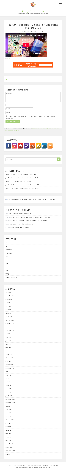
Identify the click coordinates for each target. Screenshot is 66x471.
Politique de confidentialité (34, 465)
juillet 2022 (9, 337)
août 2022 (8, 334)
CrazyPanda (26, 31)
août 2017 (8, 454)
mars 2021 (8, 389)
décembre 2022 (10, 320)
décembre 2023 (10, 292)
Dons (14, 465)
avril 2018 (8, 430)
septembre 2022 (10, 330)
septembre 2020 (10, 399)
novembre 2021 (10, 361)
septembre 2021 (10, 368)
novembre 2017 (10, 444)
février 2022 (9, 351)
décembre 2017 (10, 440)
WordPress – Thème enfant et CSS (21, 213)
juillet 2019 (9, 409)
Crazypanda (9, 249)
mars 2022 (8, 347)
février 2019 (9, 416)
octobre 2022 (9, 327)
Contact (10, 465)
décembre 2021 (10, 358)
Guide (7, 260)
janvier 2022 (9, 354)
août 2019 (8, 406)
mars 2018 (8, 433)
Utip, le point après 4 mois (22, 227)
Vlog (7, 270)
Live (7, 263)
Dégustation (9, 253)
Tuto (7, 267)
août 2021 (8, 371)
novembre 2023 (10, 296)
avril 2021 (8, 385)
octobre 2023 (9, 299)
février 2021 (9, 392)
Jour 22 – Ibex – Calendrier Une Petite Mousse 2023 (20, 181)
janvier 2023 (9, 316)
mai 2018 (8, 427)
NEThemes (47, 467)
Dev (7, 256)
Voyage (8, 274)
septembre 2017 (10, 451)
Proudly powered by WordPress (24, 467)
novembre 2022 (10, 323)
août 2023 (8, 303)
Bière (43, 31)
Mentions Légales (21, 465)
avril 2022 (8, 344)
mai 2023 (8, 310)
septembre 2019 (10, 402)
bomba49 (8, 224)
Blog (7, 246)
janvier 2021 (9, 395)
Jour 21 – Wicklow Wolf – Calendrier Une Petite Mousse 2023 (22, 185)
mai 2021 (8, 382)
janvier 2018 (9, 437)
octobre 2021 (9, 365)
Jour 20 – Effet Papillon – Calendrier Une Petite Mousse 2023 (22, 188)
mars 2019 (8, 413)
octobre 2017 (9, 447)
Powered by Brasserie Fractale (50, 465)
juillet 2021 (9, 375)
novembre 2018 (10, 423)
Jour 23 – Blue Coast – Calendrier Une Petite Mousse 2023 (22, 178)
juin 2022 (8, 341)
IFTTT (9, 59)
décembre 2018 (10, 420)
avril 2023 (8, 313)
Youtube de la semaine (12, 277)
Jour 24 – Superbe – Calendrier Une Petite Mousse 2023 (21, 174)
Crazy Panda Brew (33, 11)
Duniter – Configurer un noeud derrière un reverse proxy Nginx (32, 217)
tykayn (7, 220)
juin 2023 (8, 306)
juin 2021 (8, 378)
